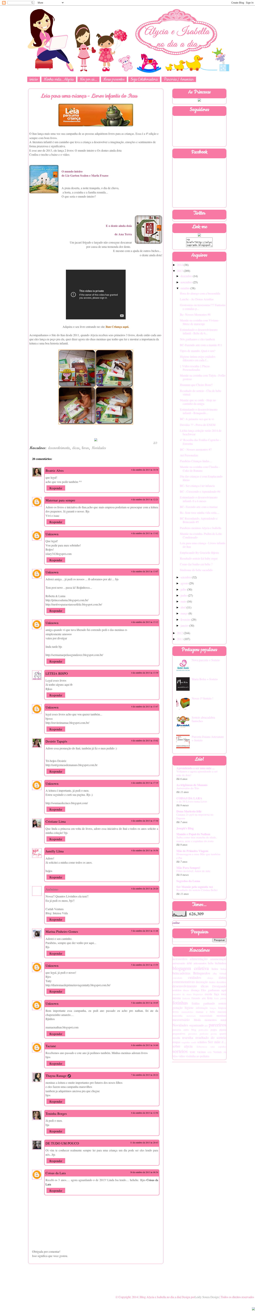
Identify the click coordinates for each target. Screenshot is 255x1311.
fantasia (186, 998)
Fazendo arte (199, 998)
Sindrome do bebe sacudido (196, 570)
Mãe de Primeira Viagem (192, 851)
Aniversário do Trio (187, 788)
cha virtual (219, 973)
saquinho (185, 1042)
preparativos (178, 1033)
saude (193, 1042)
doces (186, 990)
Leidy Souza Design (207, 1297)
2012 (180, 633)
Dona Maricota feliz (188, 811)
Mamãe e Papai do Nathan (193, 834)
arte (189, 963)
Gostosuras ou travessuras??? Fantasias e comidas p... (203, 306)
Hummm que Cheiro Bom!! (196, 385)
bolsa (223, 969)
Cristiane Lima (56, 821)
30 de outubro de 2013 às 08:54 (144, 1172)
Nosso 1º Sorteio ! (202, 698)
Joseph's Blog (185, 828)
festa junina (220, 998)
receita (176, 1038)
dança (210, 977)
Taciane (51, 1046)
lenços (213, 1008)
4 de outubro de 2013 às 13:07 (144, 571)
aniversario (178, 963)
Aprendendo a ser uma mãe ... (195, 768)
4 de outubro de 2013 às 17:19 (144, 782)
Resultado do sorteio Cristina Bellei (196, 890)
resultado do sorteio (210, 1037)
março (185, 613)
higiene (189, 1008)
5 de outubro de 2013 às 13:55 (144, 964)
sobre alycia (182, 1046)
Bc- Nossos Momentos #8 (195, 314)
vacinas (201, 1052)
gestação (177, 1008)
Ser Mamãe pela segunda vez (194, 887)
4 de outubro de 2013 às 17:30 (144, 820)
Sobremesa (202, 1046)
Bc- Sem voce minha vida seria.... (199, 512)
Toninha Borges (56, 1113)
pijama (222, 1029)
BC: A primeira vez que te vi (197, 419)
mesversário (181, 1019)
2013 (180, 271)
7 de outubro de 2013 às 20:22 (144, 1074)
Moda (197, 1020)
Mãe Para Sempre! (188, 867)
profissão (204, 1033)
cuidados (194, 977)
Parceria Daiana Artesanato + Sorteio (208, 738)
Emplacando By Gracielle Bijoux (199, 552)
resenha (187, 1037)
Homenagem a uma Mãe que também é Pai (198, 856)
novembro (187, 282)
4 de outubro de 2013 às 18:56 (144, 850)
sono (212, 1046)
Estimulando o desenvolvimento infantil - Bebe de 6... (198, 331)
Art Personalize (189, 455)
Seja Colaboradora (144, 79)
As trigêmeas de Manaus (191, 785)
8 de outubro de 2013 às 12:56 (144, 1112)
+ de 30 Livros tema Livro (191, 801)
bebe (211, 963)
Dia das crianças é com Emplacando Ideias (201, 478)
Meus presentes (114, 79)
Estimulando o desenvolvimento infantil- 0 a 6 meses (198, 499)
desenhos (221, 982)
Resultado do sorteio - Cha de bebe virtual (200, 392)
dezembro (187, 276)
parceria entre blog (184, 1029)
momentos (211, 1020)
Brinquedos (201, 973)
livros (85, 448)
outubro (185, 288)
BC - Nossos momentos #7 (196, 449)
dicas (76, 448)
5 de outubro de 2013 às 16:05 (144, 1002)
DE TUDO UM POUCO (62, 1143)
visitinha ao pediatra (197, 1056)
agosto (185, 583)
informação (202, 1008)
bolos (215, 969)
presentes (192, 1033)
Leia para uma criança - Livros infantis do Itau (202, 545)
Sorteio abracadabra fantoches (203, 719)
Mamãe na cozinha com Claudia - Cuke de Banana (200, 468)
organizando (196, 1025)
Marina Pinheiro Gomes (62, 931)
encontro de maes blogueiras (187, 994)
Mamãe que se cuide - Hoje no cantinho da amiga (198, 402)
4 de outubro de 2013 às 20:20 (144, 888)
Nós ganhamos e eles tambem (197, 339)
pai (206, 1025)
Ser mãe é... (217, 1041)
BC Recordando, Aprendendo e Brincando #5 (198, 520)
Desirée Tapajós (56, 741)
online (176, 923)
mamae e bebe (205, 1011)
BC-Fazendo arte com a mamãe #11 (201, 345)
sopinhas (222, 1046)
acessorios (179, 958)
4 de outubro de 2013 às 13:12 (144, 621)
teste (192, 1052)
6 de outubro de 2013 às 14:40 (144, 1045)
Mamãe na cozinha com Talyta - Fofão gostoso (202, 377)
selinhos (202, 1042)
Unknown (52, 534)
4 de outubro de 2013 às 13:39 (144, 672)
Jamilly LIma (55, 851)
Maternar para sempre (60, 500)
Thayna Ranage (56, 1075)
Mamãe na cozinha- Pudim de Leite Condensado (201, 535)
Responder (55, 488)
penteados (203, 1029)
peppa (214, 1029)
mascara (222, 1011)
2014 (180, 265)
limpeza (222, 1008)
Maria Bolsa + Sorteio (205, 679)
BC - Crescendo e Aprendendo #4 (200, 491)
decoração (202, 982)
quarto (223, 1033)
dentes (212, 982)
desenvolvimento (59, 448)
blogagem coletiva (190, 968)
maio (184, 601)
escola (208, 994)
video (181, 1056)
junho (184, 595)
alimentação (199, 958)
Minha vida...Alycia (59, 79)
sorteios (180, 1051)
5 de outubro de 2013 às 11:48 (144, 930)
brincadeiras (181, 973)
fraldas (196, 1003)
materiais (191, 1015)
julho (184, 589)
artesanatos (200, 963)
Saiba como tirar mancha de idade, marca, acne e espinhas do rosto (196, 839)
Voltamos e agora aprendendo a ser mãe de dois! (196, 773)
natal (223, 1020)
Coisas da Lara (56, 1173)
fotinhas (180, 1002)
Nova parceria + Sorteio (206, 660)
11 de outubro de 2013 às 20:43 (144, 1142)
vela (209, 1052)
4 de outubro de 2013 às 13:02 (144, 533)
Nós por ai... (88, 79)
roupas (176, 1042)
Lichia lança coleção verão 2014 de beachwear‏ (200, 432)
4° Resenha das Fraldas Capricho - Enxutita (200, 441)
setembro (186, 577)
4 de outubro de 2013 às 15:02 (144, 740)
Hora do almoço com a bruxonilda (200, 293)
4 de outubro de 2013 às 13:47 (144, 706)
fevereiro (186, 619)
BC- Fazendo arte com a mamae (199, 507)
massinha (177, 1015)
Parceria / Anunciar (179, 79)
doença (195, 990)
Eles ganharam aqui (213, 990)
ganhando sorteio (214, 1003)
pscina (214, 1033)
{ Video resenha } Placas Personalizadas (195, 368)
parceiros (217, 1024)
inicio (33, 79)
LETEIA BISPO (57, 673)
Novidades (99, 448)
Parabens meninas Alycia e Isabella (200, 528)
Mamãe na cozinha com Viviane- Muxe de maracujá (199, 322)
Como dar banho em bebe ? (196, 564)
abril (183, 607)
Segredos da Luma (188, 881)
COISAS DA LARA (189, 798)
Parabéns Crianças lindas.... (196, 461)
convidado (177, 977)
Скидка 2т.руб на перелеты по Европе (194, 816)
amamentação (218, 959)
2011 (180, 639)
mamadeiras (187, 1011)
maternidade (206, 1015)
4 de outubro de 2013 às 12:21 (144, 499)
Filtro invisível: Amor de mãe (193, 871)
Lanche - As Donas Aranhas (197, 299)
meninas (221, 1015)
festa (209, 998)
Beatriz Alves (55, 470)
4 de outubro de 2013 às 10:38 (144, 469)
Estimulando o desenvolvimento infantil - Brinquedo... (198, 411)
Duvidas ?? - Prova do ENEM (197, 425)
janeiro (185, 625)
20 (155, 443)
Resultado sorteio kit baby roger (198, 558)
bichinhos (220, 963)
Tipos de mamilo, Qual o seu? (197, 351)
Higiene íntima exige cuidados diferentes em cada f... (197, 358)
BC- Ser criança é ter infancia (197, 486)
